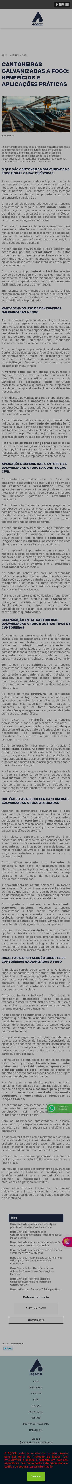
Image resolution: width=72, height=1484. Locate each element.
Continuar (36, 1476)
